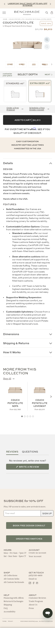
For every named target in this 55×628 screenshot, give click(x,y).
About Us (33, 605)
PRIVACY (10, 621)
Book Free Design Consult (29, 525)
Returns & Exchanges (13, 601)
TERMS (4, 621)
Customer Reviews (37, 598)
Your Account (35, 557)
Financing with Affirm (14, 598)
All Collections (10, 576)
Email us (33, 579)
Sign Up (47, 513)
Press (31, 608)
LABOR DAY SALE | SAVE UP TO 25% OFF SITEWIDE (27, 4)
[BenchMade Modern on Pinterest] (37, 583)
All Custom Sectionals (14, 582)
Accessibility (9, 612)
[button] (4, 4)
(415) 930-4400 (35, 576)
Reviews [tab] (12, 451)
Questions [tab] (30, 451)
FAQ (5, 608)
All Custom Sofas (11, 579)
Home (5, 19)
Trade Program (36, 601)
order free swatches (29, 539)
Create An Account (37, 553)
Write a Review (33, 467)
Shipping (8, 605)
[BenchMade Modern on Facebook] (33, 583)
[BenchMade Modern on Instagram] (30, 583)
